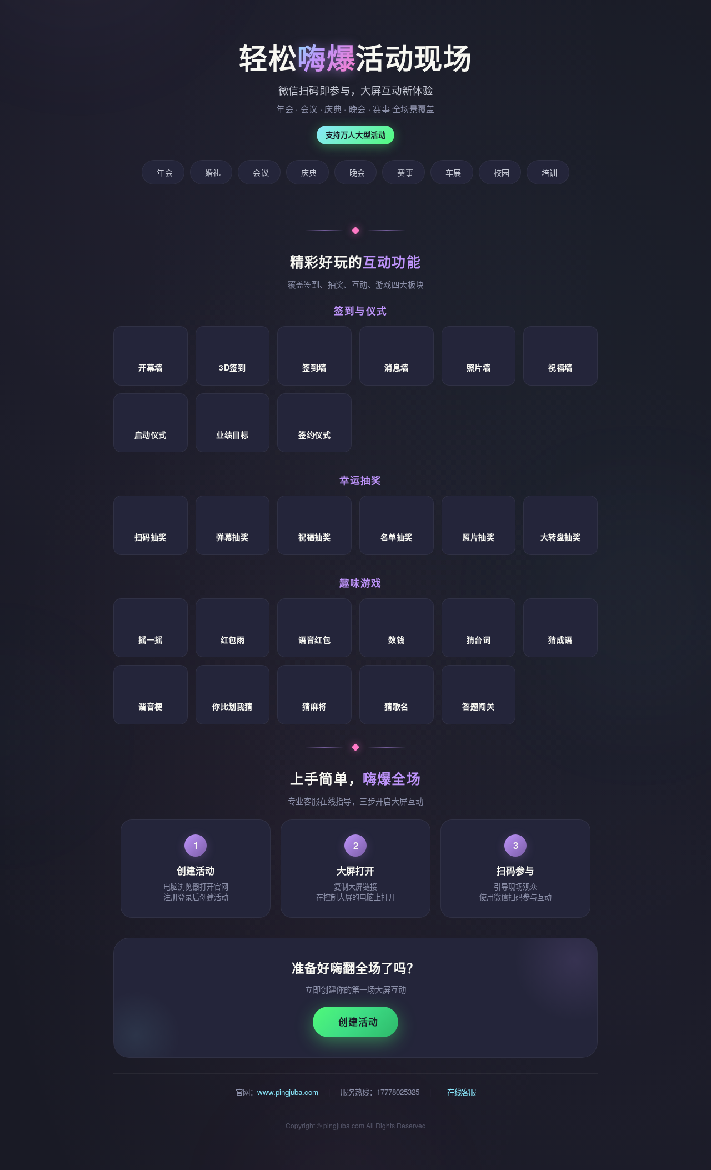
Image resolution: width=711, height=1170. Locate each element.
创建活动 (358, 1021)
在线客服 (460, 1092)
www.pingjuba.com (287, 1092)
